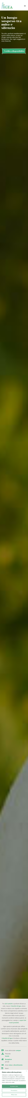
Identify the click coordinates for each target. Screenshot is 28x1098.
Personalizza (14, 1090)
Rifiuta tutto (14, 1094)
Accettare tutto (14, 1086)
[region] (14, 1084)
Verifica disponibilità (14, 51)
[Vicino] (26, 1071)
